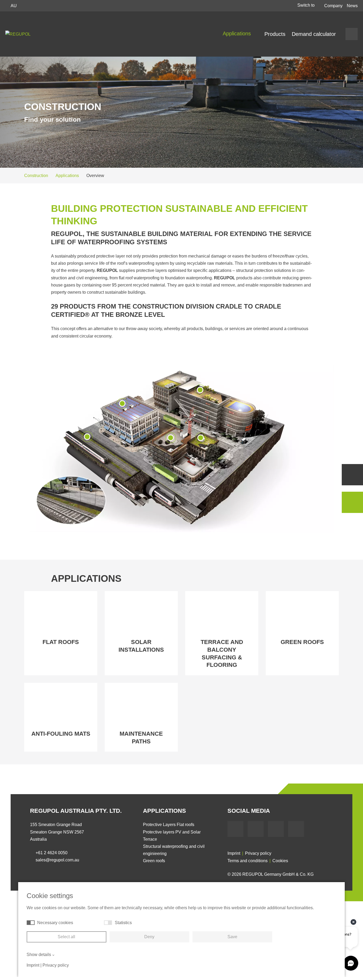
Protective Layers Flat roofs (168, 824)
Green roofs (302, 642)
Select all (66, 936)
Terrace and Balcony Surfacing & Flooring (222, 653)
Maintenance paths (141, 737)
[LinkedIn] (276, 829)
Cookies (280, 860)
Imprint (233, 853)
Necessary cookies (55, 922)
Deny (149, 936)
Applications (237, 33)
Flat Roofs (61, 642)
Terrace (150, 839)
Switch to (306, 5)
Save (232, 936)
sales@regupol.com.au (57, 860)
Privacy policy (258, 853)
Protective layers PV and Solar (172, 832)
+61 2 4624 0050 (51, 852)
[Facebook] (235, 829)
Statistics (123, 922)
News (352, 5)
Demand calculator (314, 34)
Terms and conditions (247, 860)
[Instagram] (296, 829)
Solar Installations (141, 646)
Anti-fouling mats (60, 733)
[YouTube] (256, 829)
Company (333, 5)
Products (274, 34)
